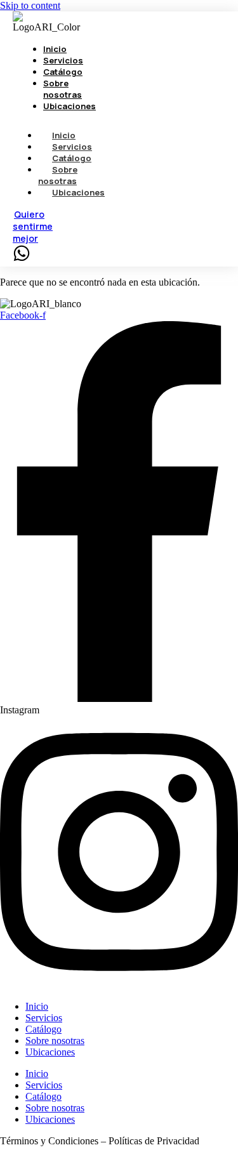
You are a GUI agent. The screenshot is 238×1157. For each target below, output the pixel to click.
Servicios (43, 1017)
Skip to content (30, 5)
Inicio (36, 1006)
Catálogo (43, 1029)
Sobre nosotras (57, 175)
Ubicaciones (78, 192)
